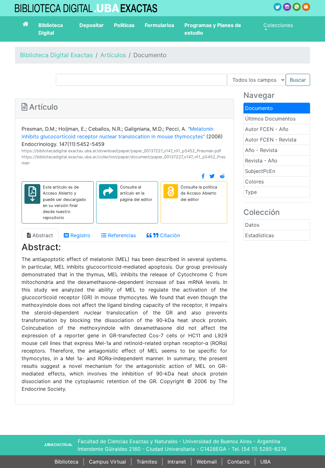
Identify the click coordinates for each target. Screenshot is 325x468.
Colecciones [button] (278, 25)
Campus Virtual (107, 461)
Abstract (42, 235)
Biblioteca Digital (50, 29)
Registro (79, 235)
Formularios (159, 25)
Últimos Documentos (270, 118)
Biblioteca (66, 461)
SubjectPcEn (260, 171)
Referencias (121, 235)
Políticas (124, 25)
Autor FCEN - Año (267, 129)
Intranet (177, 461)
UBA (265, 461)
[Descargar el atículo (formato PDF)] (32, 194)
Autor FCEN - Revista (270, 139)
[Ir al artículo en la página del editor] (108, 191)
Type (251, 192)
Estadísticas (259, 235)
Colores (254, 181)
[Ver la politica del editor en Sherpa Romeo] (170, 191)
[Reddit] (222, 176)
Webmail (206, 461)
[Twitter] (212, 176)
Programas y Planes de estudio (212, 29)
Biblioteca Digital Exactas (56, 55)
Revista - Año (261, 160)
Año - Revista (261, 150)
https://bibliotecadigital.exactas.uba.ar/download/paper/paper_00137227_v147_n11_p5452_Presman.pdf (121, 150)
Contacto (238, 461)
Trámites (146, 461)
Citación (169, 235)
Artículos (113, 55)
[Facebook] (203, 176)
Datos (252, 225)
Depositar (91, 25)
